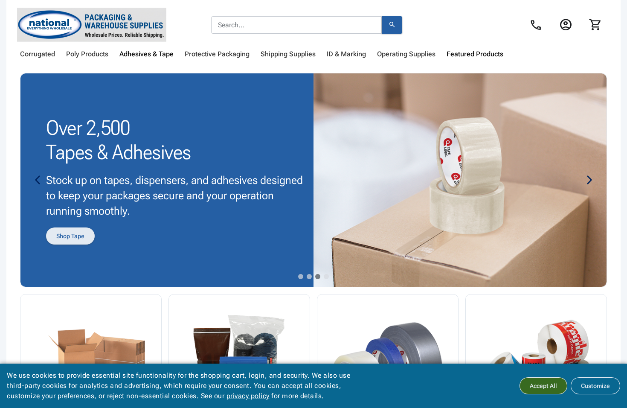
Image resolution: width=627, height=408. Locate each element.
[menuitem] (38, 54)
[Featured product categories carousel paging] (300, 276)
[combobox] (296, 25)
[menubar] (313, 54)
